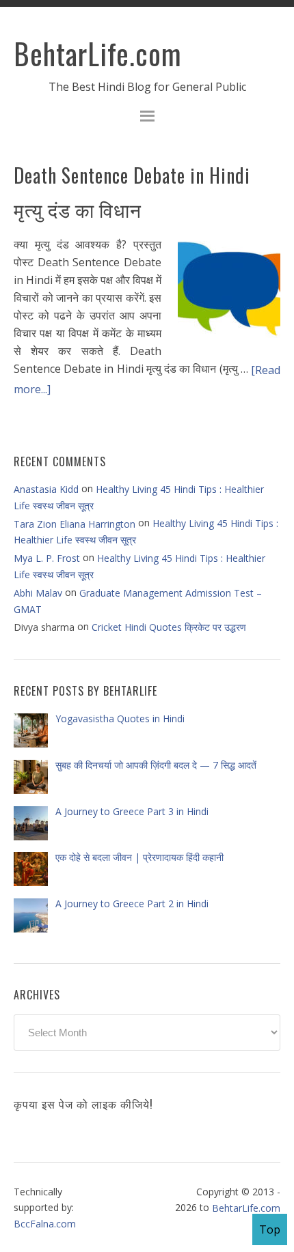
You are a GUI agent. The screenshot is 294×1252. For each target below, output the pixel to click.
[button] (147, 118)
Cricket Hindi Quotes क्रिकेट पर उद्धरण (169, 627)
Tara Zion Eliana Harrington (74, 523)
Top (269, 1229)
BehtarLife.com (98, 53)
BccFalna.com (45, 1223)
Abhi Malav (38, 592)
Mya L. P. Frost (47, 558)
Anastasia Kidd (46, 489)
